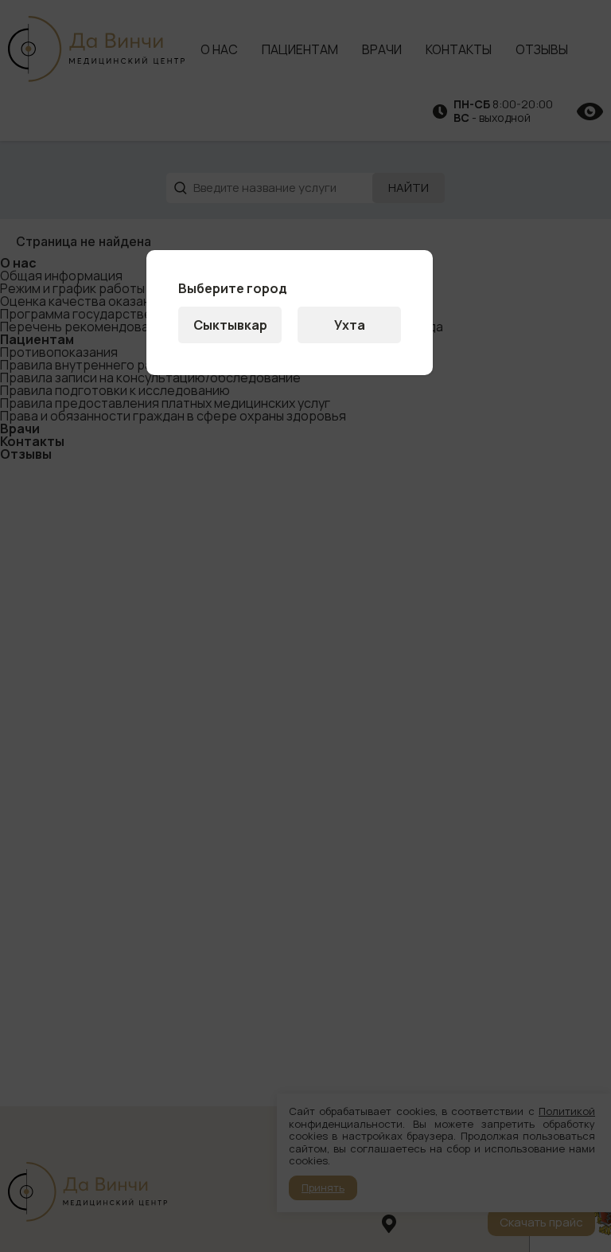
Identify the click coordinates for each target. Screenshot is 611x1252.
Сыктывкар (230, 325)
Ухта (349, 325)
